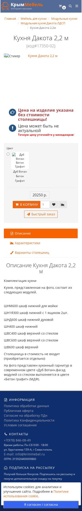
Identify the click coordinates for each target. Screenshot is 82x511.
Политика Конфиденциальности (29, 420)
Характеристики (27, 243)
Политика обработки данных (26, 406)
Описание (22, 233)
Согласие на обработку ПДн (25, 415)
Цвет (10, 148)
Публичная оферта (18, 410)
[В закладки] (53, 204)
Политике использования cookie (36, 493)
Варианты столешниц (31, 252)
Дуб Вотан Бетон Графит (20, 176)
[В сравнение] (62, 204)
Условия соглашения (20, 425)
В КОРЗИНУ (28, 204)
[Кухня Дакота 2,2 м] (41, 79)
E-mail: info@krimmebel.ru (24, 454)
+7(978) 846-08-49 (17, 440)
